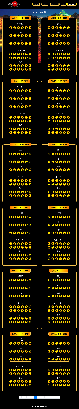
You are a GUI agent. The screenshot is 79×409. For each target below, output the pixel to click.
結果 (45, 4)
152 (56, 397)
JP (74, 4)
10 (46, 397)
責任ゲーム (54, 4)
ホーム (36, 4)
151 (52, 397)
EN (71, 4)
